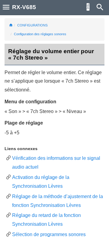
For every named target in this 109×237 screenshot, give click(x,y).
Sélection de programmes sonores (49, 234)
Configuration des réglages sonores (40, 34)
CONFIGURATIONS (32, 25)
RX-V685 (24, 7)
